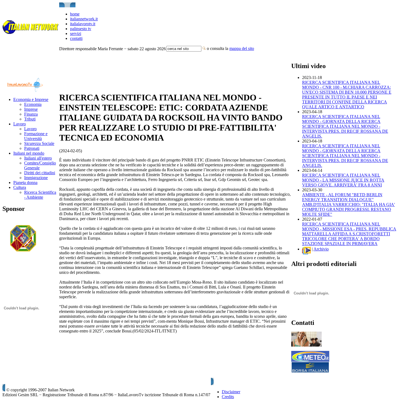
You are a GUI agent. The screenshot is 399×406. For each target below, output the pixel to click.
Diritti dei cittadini (39, 172)
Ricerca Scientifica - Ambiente (40, 194)
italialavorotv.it (82, 23)
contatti (76, 38)
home (75, 14)
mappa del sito (241, 48)
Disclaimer (231, 391)
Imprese (31, 109)
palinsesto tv (80, 28)
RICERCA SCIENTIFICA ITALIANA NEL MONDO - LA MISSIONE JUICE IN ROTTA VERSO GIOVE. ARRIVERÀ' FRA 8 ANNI (343, 180)
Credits (228, 396)
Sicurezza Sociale (39, 143)
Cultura (19, 187)
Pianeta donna (25, 182)
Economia (33, 104)
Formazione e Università (35, 136)
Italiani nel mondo (28, 153)
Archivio (321, 249)
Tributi (30, 119)
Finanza (31, 114)
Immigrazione (36, 177)
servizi (75, 33)
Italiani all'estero (38, 158)
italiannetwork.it (84, 19)
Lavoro (19, 124)
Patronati (31, 148)
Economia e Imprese (30, 99)
